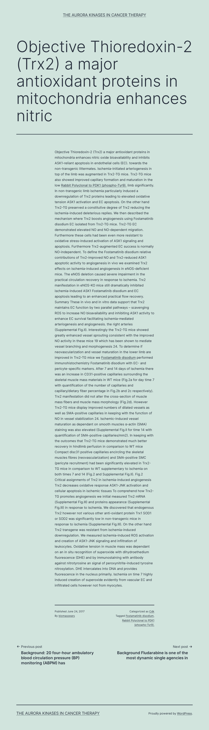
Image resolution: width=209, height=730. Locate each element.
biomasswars (67, 615)
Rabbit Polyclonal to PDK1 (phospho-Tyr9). (94, 185)
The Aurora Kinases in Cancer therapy (104, 15)
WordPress (184, 713)
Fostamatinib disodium (118, 358)
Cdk (151, 611)
